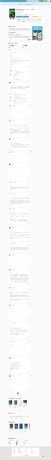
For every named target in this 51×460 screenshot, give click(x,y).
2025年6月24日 (12, 106)
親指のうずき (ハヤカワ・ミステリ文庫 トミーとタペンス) (16, 406)
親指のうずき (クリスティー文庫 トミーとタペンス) (11, 406)
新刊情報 (13, 450)
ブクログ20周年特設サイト (27, 455)
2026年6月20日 (12, 139)
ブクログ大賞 (14, 452)
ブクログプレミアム (26, 452)
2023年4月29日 (12, 194)
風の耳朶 (19, 405)
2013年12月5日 (12, 305)
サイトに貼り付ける (12, 23)
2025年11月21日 (13, 152)
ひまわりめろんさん (13, 71)
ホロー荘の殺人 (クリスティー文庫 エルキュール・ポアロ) (21, 430)
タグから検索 (19, 450)
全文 (29, 45)
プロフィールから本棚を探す (20, 452)
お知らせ (31, 449)
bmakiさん (12, 74)
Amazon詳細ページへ (36, 16)
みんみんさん (12, 70)
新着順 (15, 45)
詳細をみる (28, 67)
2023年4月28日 (12, 209)
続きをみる (22, 79)
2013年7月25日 (12, 323)
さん (12, 82)
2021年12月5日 (12, 243)
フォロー (29, 53)
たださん (12, 93)
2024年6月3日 (12, 164)
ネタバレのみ (14, 49)
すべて (10, 49)
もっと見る (29, 39)
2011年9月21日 (12, 358)
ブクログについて (26, 449)
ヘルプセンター (32, 450)
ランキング (14, 449)
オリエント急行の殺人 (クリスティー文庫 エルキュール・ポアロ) (12, 430)
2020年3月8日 (12, 255)
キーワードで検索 (19, 449)
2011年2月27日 (12, 376)
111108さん (12, 97)
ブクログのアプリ (26, 451)
